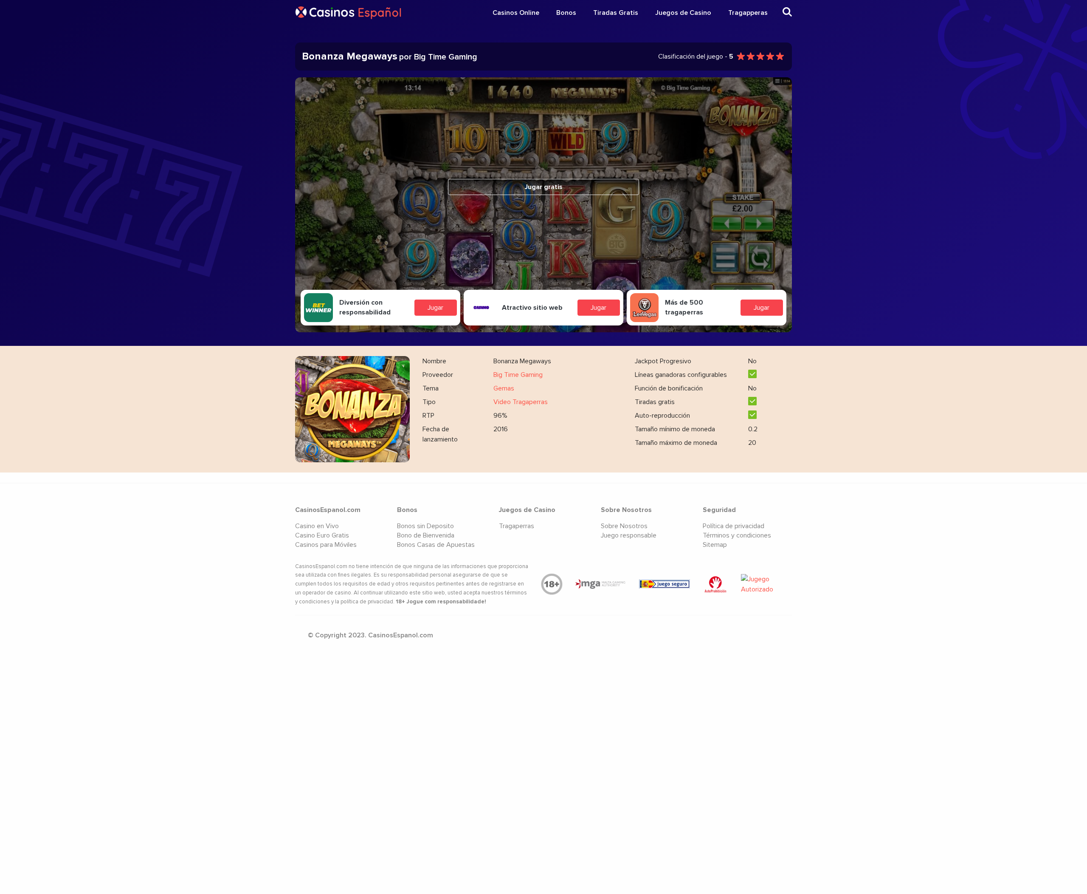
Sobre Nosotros (624, 526)
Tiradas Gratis (615, 12)
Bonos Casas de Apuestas (436, 544)
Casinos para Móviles (326, 544)
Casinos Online (516, 12)
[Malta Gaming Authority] (600, 584)
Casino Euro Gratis (322, 535)
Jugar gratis (544, 187)
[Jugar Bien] (766, 584)
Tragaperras (516, 526)
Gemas (503, 388)
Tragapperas (748, 12)
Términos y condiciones (737, 535)
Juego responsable (628, 535)
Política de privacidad (733, 526)
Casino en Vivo (317, 526)
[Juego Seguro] (664, 584)
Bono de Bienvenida (425, 535)
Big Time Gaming (518, 375)
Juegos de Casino (683, 12)
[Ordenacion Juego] (715, 584)
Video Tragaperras (520, 402)
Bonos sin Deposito (425, 526)
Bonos (566, 12)
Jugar (435, 307)
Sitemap (715, 544)
